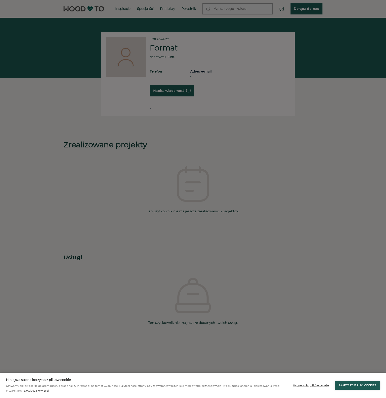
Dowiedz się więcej (36, 390)
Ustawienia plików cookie (311, 385)
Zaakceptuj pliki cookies (357, 385)
